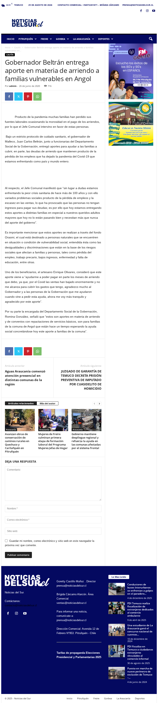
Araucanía (11, 429)
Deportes (103, 38)
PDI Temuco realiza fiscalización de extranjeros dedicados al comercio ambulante (140, 609)
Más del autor (47, 403)
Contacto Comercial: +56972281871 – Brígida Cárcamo (88, 4)
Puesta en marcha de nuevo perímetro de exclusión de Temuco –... (139, 673)
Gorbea (60, 38)
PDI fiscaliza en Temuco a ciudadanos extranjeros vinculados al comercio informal (140, 652)
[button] (150, 39)
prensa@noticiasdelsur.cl (137, 4)
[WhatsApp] (37, 96)
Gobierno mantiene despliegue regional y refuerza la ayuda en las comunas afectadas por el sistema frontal (86, 441)
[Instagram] (147, 11)
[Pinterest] (28, 96)
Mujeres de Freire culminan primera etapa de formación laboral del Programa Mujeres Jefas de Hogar (53, 441)
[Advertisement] (104, 23)
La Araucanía (81, 38)
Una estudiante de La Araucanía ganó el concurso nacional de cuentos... (140, 630)
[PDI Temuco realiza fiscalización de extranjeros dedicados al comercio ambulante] (116, 608)
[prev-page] (94, 403)
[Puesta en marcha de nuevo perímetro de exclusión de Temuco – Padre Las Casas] (116, 673)
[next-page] (99, 403)
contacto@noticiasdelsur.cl (21, 605)
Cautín (17, 47)
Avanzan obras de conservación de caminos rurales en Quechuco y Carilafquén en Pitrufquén (17, 442)
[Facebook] (140, 11)
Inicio (10, 38)
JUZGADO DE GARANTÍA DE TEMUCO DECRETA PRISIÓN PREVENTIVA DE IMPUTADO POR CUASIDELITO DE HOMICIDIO (81, 380)
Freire (44, 38)
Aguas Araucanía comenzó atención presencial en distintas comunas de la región (25, 377)
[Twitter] (18, 96)
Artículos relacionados (21, 403)
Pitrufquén (26, 38)
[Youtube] (153, 11)
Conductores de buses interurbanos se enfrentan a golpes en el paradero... (140, 589)
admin (12, 85)
